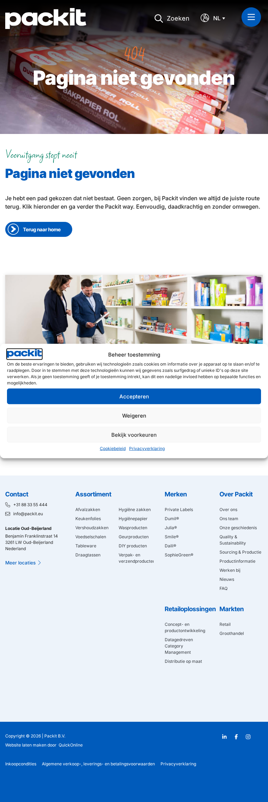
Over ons (228, 509)
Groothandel (231, 633)
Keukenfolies (88, 518)
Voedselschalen (90, 536)
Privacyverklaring (147, 448)
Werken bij (229, 570)
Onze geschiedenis (238, 527)
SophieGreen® (179, 554)
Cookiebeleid (113, 448)
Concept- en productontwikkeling (185, 627)
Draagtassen (87, 554)
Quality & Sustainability (232, 540)
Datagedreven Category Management (179, 646)
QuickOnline (71, 745)
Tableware (85, 545)
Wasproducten (133, 527)
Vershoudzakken (92, 527)
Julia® (171, 527)
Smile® (172, 536)
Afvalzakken (87, 509)
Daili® (170, 545)
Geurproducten (134, 536)
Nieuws (226, 579)
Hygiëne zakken (135, 509)
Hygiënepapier (133, 518)
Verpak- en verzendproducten (136, 558)
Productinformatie (237, 561)
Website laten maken (25, 745)
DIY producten (133, 545)
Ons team (228, 518)
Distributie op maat (183, 661)
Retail (225, 624)
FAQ (223, 588)
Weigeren (134, 415)
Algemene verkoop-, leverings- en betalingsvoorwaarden (98, 763)
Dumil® (172, 518)
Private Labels (179, 509)
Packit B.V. (54, 736)
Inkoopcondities (20, 763)
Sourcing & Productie (240, 552)
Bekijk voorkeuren (134, 434)
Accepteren (134, 396)
